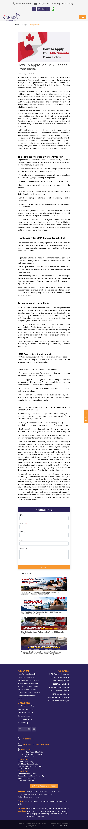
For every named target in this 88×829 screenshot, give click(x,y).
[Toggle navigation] (82, 17)
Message (23, 548)
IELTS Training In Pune (61, 681)
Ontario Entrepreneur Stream (28, 797)
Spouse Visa (22, 794)
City (21, 540)
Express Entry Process (45, 794)
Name (22, 515)
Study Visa (30, 791)
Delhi (20, 804)
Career (30, 713)
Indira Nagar (51, 811)
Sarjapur (48, 808)
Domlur (41, 808)
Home (16, 24)
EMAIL (22, 532)
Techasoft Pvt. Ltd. (60, 826)
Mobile (23, 523)
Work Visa (46, 791)
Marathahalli (65, 808)
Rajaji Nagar (31, 814)
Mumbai (59, 801)
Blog (32, 706)
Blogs (24, 24)
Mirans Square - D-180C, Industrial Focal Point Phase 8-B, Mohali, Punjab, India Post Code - (31, 777)
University (21, 709)
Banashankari (32, 808)
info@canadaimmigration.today (36, 744)
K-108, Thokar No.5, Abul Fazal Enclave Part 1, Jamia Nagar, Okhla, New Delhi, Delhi (30, 765)
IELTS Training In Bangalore (59, 674)
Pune (66, 801)
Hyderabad (34, 801)
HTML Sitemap (23, 723)
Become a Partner (24, 716)
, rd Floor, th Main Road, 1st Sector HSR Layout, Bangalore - (31, 754)
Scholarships (22, 713)
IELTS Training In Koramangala (58, 697)
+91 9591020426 (28, 739)
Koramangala (54, 814)
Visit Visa (39, 791)
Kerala (27, 801)
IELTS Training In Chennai (60, 691)
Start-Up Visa (56, 791)
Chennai (43, 801)
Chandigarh (51, 801)
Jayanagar (41, 816)
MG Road (63, 814)
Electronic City (32, 811)
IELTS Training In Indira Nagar (58, 701)
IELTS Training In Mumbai (60, 677)
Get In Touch (86, 415)
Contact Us (30, 709)
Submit (44, 567)
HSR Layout (62, 811)
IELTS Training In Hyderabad (59, 687)
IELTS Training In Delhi (61, 684)
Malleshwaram (43, 814)
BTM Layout (31, 816)
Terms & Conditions (25, 719)
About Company (23, 706)
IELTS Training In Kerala (60, 694)
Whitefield (42, 811)
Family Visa (32, 794)
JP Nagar (56, 808)
